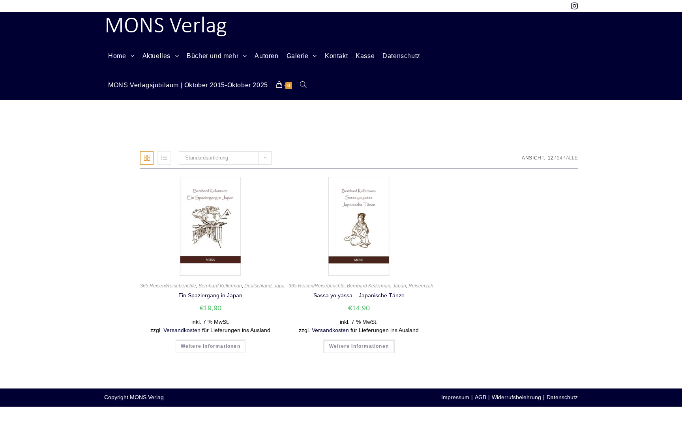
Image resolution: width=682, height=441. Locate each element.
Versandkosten (181, 330)
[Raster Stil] (147, 158)
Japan (280, 286)
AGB (480, 397)
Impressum (455, 397)
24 (559, 158)
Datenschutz (562, 397)
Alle (572, 158)
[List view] (164, 158)
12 (550, 158)
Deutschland (258, 286)
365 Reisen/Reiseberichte (168, 286)
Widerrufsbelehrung (516, 397)
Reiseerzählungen (428, 286)
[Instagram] (572, 6)
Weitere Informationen (210, 346)
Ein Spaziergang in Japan (210, 295)
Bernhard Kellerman (220, 286)
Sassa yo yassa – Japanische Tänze (359, 295)
